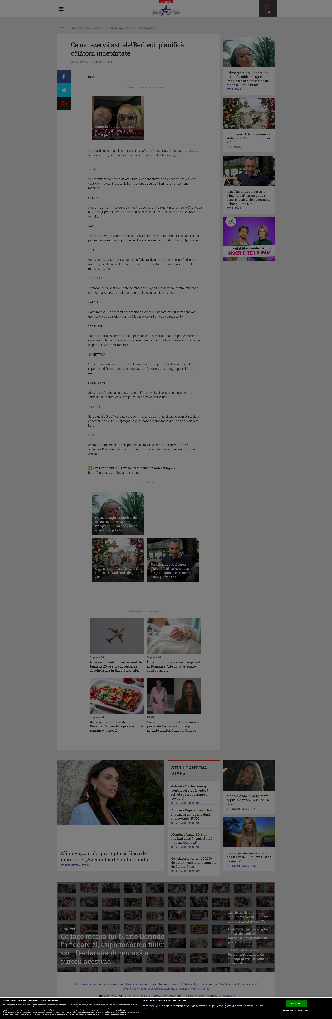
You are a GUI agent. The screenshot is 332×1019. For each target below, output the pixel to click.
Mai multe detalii (101, 1006)
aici (53, 1012)
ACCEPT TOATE (296, 1003)
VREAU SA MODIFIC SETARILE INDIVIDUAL (296, 1011)
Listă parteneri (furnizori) (150, 1009)
